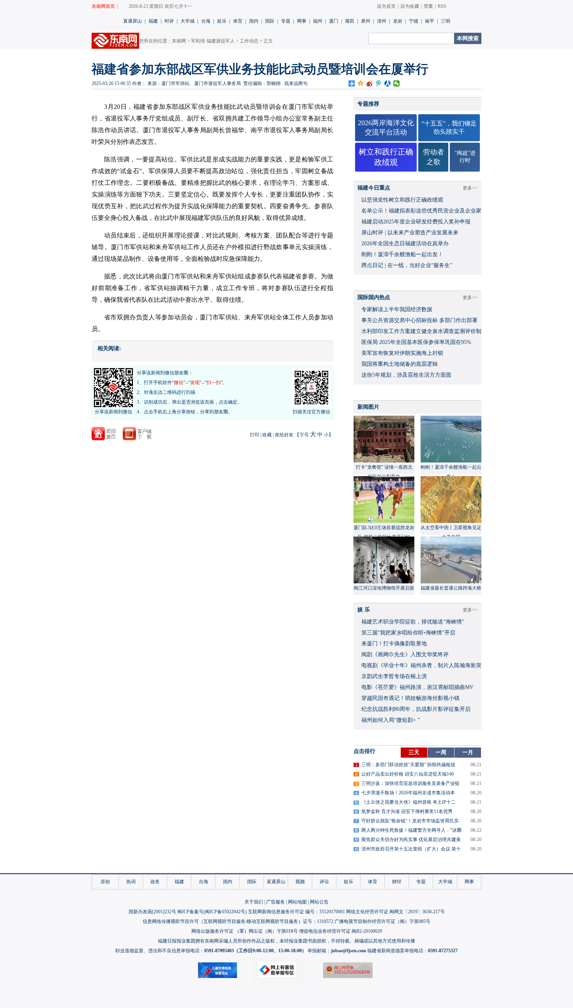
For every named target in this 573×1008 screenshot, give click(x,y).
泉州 (365, 21)
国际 (269, 21)
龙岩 (397, 21)
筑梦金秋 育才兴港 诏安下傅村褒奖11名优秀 (407, 811)
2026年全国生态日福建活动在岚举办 (405, 243)
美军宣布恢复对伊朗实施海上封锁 (402, 353)
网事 (301, 21)
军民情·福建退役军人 (213, 41)
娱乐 (221, 21)
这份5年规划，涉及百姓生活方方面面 (406, 375)
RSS (442, 6)
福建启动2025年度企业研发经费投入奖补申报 (415, 222)
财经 (396, 881)
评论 (324, 881)
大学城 (187, 21)
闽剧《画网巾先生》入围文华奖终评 (405, 654)
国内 (253, 21)
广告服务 (275, 902)
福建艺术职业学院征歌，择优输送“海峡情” (412, 622)
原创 (105, 881)
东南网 (179, 41)
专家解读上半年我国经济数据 (396, 309)
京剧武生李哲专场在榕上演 (394, 676)
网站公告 (319, 902)
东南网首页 (103, 6)
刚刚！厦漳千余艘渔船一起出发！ (402, 254)
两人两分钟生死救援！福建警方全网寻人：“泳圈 (411, 830)
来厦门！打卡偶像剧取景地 (394, 644)
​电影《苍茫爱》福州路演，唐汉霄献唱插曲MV (417, 687)
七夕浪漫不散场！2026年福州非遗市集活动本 (408, 792)
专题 (285, 21)
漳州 (381, 21)
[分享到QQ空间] (360, 83)
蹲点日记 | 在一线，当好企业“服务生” (406, 265)
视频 (300, 881)
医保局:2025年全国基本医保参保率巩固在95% (416, 342)
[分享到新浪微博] (369, 83)
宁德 (413, 21)
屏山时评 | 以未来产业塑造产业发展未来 (409, 233)
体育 (237, 21)
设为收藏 (409, 6)
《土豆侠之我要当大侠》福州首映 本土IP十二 (408, 802)
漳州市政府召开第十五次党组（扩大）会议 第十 (411, 849)
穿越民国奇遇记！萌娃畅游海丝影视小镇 (410, 698)
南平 (429, 21)
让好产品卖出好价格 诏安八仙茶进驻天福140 (407, 774)
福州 (317, 21)
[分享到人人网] (387, 83)
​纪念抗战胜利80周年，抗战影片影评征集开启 (415, 709)
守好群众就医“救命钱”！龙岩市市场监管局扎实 (410, 821)
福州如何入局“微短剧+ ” (390, 720)
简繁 (428, 6)
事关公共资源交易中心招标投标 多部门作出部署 (419, 320)
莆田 (349, 21)
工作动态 (249, 41)
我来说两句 (296, 83)
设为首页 (386, 6)
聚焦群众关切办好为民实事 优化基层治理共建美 (411, 839)
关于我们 (253, 902)
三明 (445, 21)
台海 (205, 21)
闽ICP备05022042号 (225, 911)
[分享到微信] (396, 83)
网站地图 (297, 902)
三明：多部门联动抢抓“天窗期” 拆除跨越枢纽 (408, 764)
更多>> (470, 188)
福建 (153, 21)
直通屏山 (132, 21)
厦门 (333, 21)
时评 (169, 21)
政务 (155, 881)
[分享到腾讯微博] (378, 83)
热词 (131, 881)
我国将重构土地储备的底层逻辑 (399, 364)
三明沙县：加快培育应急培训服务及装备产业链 (410, 783)
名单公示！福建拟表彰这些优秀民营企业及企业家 (421, 211)
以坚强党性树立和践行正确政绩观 (402, 200)
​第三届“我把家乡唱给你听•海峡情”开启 (408, 633)
